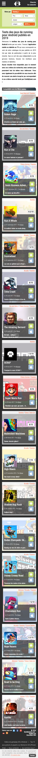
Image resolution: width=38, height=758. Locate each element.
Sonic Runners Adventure (17, 185)
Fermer (32, 755)
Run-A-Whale (10, 220)
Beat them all (24, 93)
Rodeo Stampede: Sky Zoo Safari (20, 540)
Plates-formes (25, 164)
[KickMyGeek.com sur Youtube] (3, 733)
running (23, 89)
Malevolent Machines (14, 433)
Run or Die (9, 149)
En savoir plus (15, 755)
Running (32, 93)
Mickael (18, 154)
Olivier (17, 118)
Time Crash (9, 291)
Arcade (26, 235)
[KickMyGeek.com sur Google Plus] (21, 730)
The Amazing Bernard (14, 327)
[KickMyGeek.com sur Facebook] (17, 730)
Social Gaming (30, 625)
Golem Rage (10, 114)
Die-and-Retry (24, 129)
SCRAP (7, 362)
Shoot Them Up (30, 412)
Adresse (21, 590)
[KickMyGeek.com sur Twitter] (14, 730)
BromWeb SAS (31, 735)
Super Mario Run (13, 398)
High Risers (9, 469)
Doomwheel (10, 256)
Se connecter (31, 5)
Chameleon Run (13, 611)
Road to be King (12, 682)
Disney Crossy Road (13, 575)
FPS (27, 696)
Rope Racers (10, 646)
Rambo (7, 717)
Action (22, 696)
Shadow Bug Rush (13, 504)
